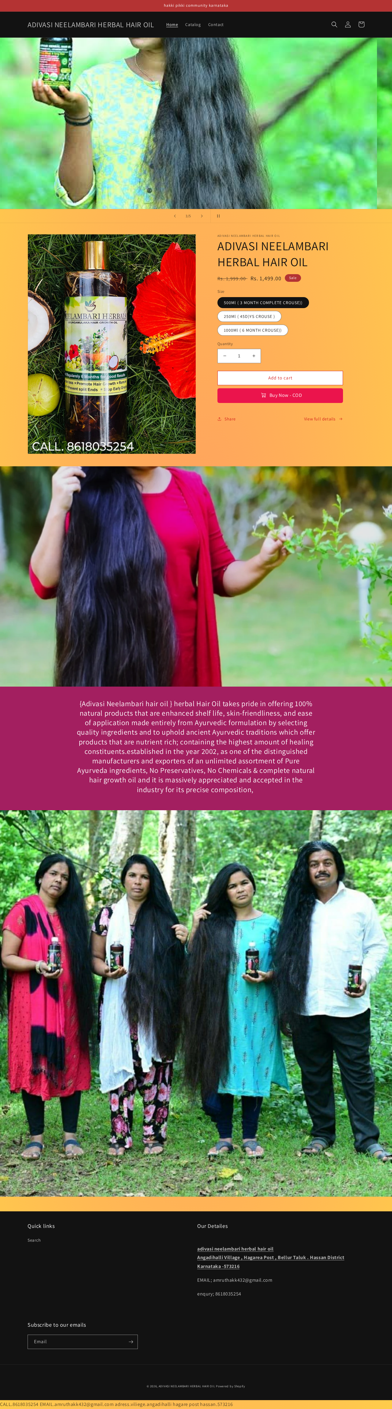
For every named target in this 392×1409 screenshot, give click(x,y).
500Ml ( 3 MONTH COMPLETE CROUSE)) (263, 302)
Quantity (225, 343)
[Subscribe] (131, 1342)
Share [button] (230, 419)
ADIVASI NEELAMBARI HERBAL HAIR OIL (187, 1386)
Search (34, 1240)
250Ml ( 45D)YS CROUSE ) (249, 316)
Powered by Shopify (230, 1386)
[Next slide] (202, 216)
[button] (334, 24)
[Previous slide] (175, 216)
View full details (320, 419)
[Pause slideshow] (217, 216)
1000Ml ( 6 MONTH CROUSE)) (253, 330)
